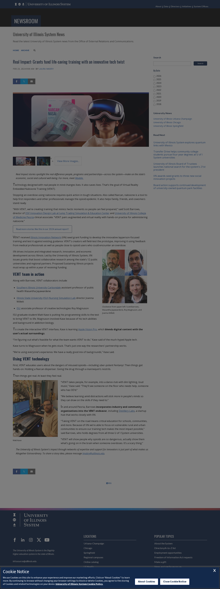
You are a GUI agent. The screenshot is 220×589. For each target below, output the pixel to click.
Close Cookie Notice (174, 581)
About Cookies (146, 581)
